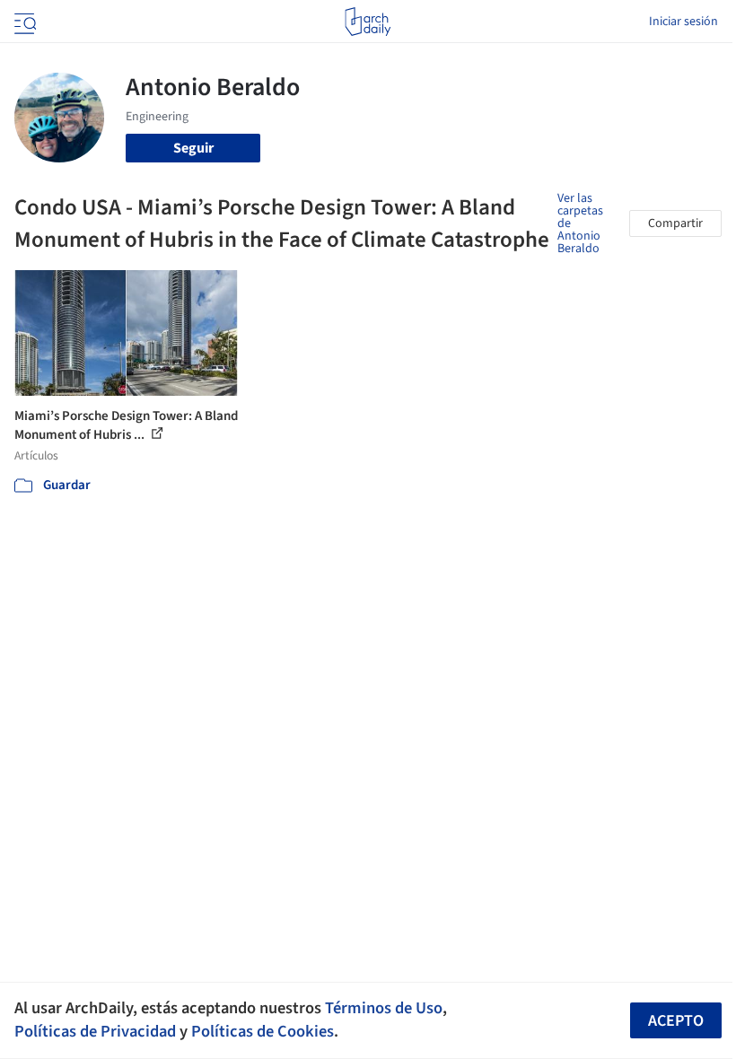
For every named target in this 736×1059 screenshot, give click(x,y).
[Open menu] (23, 21)
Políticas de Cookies (262, 1031)
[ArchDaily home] (367, 21)
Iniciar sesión (683, 21)
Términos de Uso (383, 1008)
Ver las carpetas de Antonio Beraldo (580, 223)
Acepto (676, 1021)
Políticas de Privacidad (95, 1031)
